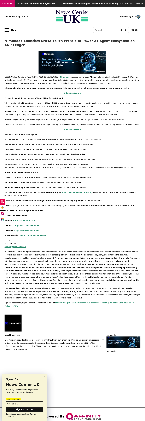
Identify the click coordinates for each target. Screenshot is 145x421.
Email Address (13, 399)
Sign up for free (24, 409)
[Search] (121, 30)
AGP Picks (7, 3)
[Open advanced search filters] (126, 30)
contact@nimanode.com (15, 247)
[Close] (44, 377)
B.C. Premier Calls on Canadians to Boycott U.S (30, 3)
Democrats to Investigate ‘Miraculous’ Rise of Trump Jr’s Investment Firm (102, 3)
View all (139, 3)
